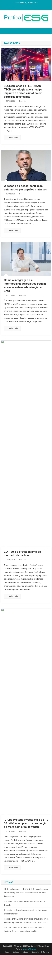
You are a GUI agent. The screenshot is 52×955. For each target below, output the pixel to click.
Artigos (25, 952)
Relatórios (36, 952)
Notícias (16, 952)
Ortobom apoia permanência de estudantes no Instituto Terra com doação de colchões (24, 929)
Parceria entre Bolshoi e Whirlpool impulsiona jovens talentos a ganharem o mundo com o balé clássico (27, 921)
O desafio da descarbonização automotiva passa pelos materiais (25, 912)
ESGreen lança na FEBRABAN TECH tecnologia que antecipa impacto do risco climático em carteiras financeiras (26, 892)
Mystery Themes (29, 949)
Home (7, 952)
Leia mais (13, 138)
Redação (22, 101)
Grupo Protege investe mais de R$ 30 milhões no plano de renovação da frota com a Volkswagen (26, 823)
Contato (46, 952)
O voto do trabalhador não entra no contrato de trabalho (24, 903)
